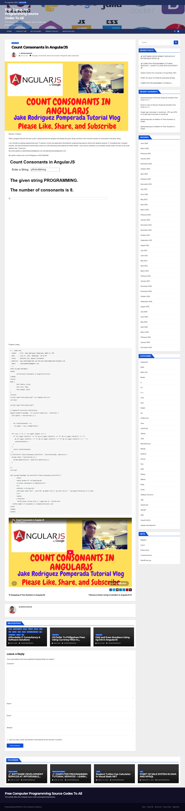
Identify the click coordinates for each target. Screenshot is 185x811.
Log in (143, 545)
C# (142, 387)
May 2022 (144, 199)
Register (144, 540)
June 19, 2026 (15, 780)
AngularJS (15, 43)
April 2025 (144, 174)
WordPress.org (146, 560)
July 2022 (144, 189)
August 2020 (145, 306)
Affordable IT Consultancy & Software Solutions (24, 638)
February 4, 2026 (148, 780)
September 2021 (146, 240)
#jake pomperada (73, 55)
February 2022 (146, 215)
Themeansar (38, 807)
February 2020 (146, 337)
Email (9, 715)
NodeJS (30, 629)
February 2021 (146, 276)
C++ (142, 393)
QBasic (14, 631)
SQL (41, 631)
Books (143, 377)
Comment (10, 663)
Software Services (32, 631)
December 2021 (146, 225)
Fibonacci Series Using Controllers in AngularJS (109, 595)
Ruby (19, 631)
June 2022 (144, 194)
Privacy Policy (52, 31)
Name (9, 703)
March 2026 (145, 148)
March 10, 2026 (103, 780)
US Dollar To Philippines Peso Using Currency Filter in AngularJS (68, 640)
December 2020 (146, 286)
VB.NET (18, 634)
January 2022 (145, 220)
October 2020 (145, 296)
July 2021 (144, 250)
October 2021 (145, 235)
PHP (10, 631)
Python (143, 474)
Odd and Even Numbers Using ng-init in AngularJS (112, 638)
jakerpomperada (26, 53)
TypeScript (12, 634)
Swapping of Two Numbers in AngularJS (27, 595)
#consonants (42, 55)
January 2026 (145, 159)
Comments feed (146, 555)
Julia (10, 629)
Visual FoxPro (146, 520)
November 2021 (146, 230)
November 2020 (146, 291)
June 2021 (144, 255)
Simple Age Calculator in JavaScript (155, 114)
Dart (142, 403)
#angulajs (35, 55)
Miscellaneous (17, 629)
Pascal (36, 629)
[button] (175, 31)
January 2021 (145, 281)
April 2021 (144, 266)
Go (142, 413)
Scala (24, 631)
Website (9, 728)
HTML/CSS (145, 418)
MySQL (25, 629)
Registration (68, 31)
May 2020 (144, 322)
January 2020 (145, 342)
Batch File (144, 372)
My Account (36, 31)
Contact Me (21, 31)
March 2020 (145, 332)
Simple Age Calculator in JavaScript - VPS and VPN (159, 112)
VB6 (23, 634)
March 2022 (145, 210)
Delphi (143, 408)
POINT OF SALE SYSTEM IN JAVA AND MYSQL (158, 78)
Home (9, 31)
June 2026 (144, 143)
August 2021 (145, 245)
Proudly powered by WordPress (14, 807)
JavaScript (144, 428)
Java (142, 423)
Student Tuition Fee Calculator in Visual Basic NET (159, 73)
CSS (142, 398)
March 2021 (145, 271)
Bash (142, 367)
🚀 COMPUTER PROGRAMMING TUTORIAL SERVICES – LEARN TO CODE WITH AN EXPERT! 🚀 (159, 66)
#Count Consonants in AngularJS (57, 55)
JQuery (143, 433)
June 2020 (144, 317)
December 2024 (146, 184)
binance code (145, 105)
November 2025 (146, 164)
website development (148, 525)
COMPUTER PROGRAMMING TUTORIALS (156, 83)
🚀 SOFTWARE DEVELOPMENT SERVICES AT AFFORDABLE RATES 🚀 (25, 776)
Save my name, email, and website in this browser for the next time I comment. (35, 740)
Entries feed (145, 550)
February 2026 (146, 153)
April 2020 (144, 327)
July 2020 (144, 312)
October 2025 (145, 169)
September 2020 (146, 301)
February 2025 (146, 179)
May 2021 (144, 261)
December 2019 (146, 347)
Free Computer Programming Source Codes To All (21, 14)
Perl (41, 629)
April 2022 (144, 204)
